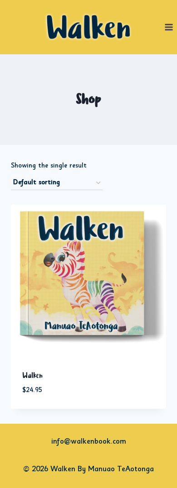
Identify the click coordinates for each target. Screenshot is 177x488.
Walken (32, 375)
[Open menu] (168, 27)
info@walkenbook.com (88, 442)
